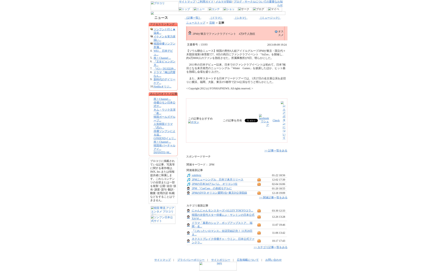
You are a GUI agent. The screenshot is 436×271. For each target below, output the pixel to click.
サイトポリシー (220, 259)
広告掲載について (248, 259)
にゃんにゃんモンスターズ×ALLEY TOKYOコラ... (222, 210)
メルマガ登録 (223, 1)
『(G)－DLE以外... (165, 68)
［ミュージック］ (270, 17)
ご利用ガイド (205, 1)
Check (276, 120)
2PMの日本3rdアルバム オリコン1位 (214, 183)
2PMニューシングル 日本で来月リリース (217, 179)
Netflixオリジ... (162, 86)
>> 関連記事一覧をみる (273, 197)
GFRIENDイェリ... (165, 138)
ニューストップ (195, 22)
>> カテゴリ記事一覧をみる (270, 247)
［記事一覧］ (193, 17)
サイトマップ (187, 1)
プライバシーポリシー (191, 259)
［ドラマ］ (216, 17)
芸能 (212, 22)
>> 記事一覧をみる (275, 150)
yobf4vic (196, 175)
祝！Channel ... (162, 58)
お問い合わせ (273, 259)
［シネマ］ (240, 17)
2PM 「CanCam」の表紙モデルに (212, 188)
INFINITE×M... (162, 152)
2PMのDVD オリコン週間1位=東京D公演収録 (219, 192)
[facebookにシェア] (264, 125)
